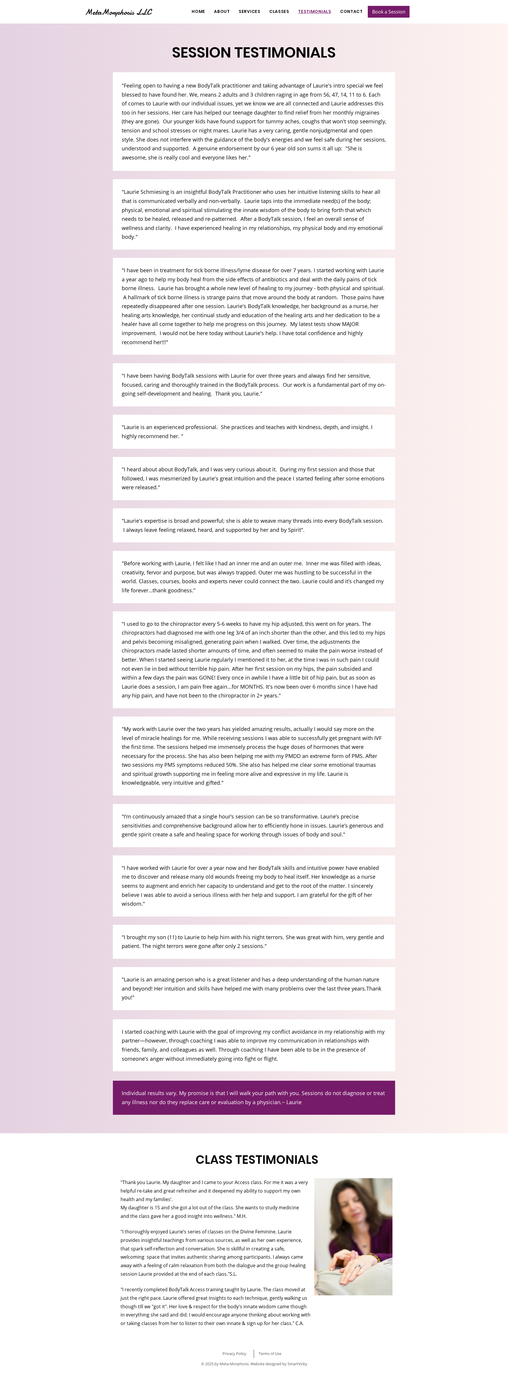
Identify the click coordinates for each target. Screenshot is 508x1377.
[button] (249, 12)
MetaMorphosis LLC (118, 12)
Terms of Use (270, 1353)
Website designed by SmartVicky (278, 1363)
